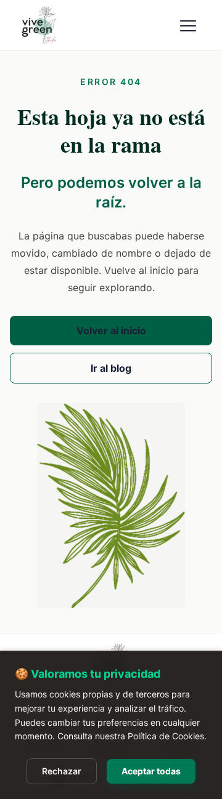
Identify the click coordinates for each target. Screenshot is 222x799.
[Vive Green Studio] (52, 25)
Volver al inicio (111, 330)
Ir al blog (111, 368)
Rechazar (61, 771)
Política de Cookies (166, 736)
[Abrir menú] (188, 25)
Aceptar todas (151, 771)
